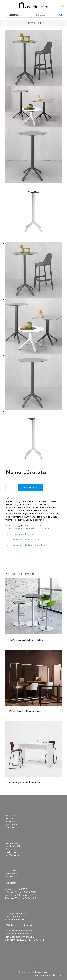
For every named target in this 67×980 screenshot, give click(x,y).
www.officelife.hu (14, 920)
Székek (9, 818)
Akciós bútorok (13, 855)
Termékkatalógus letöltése (20, 534)
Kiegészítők (11, 843)
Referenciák (12, 874)
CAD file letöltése (15, 550)
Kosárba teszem (31, 487)
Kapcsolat (10, 883)
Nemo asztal (30, 525)
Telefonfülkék (12, 846)
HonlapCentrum (40, 972)
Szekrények (11, 825)
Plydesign (10, 852)
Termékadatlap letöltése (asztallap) (25, 545)
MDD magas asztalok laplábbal (24, 783)
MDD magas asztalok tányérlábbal (26, 640)
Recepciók (11, 849)
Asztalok (10, 822)
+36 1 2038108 (12, 917)
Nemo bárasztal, (47, 525)
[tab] (33, 498)
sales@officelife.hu (16, 913)
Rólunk (9, 877)
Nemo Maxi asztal (15, 528)
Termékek (10, 870)
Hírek (8, 880)
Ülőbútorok (11, 828)
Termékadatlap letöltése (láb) (22, 539)
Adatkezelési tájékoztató (48, 975)
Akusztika (10, 815)
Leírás (8, 498)
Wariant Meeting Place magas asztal (27, 711)
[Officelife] (33, 5)
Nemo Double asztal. (37, 528)
